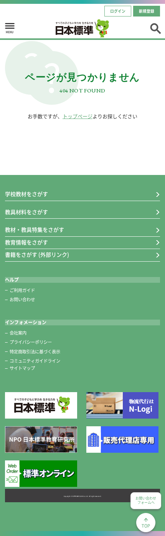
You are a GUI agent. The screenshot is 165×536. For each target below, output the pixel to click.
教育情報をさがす (26, 242)
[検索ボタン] (155, 27)
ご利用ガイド (22, 290)
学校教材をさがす (26, 194)
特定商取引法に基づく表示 (35, 352)
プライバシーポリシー (31, 342)
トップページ (77, 116)
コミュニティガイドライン (35, 361)
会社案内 (18, 333)
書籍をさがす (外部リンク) (37, 254)
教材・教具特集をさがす (34, 230)
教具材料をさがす (26, 212)
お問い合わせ (22, 299)
